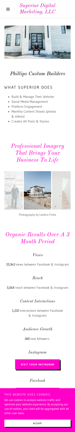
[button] (9, 9)
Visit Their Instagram (37, 364)
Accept (37, 423)
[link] (37, 9)
